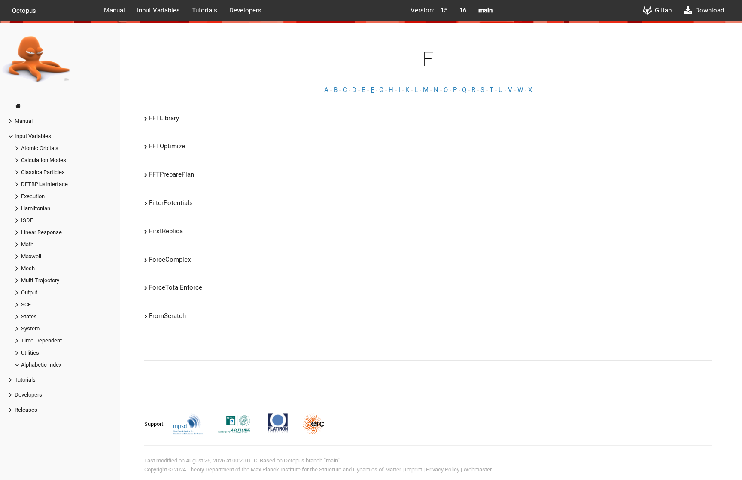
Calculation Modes (43, 160)
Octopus (24, 10)
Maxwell (31, 256)
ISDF (27, 220)
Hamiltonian (35, 208)
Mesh (28, 268)
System (30, 328)
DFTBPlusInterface (44, 184)
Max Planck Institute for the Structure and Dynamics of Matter (326, 469)
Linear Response (41, 232)
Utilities (30, 352)
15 (444, 10)
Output (29, 292)
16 (462, 10)
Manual (114, 10)
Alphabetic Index (41, 364)
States (29, 316)
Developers (245, 10)
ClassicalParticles (43, 172)
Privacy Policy (442, 469)
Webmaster (477, 469)
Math (27, 244)
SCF (26, 304)
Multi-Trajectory (40, 280)
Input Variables (158, 10)
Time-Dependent (41, 340)
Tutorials (204, 10)
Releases (26, 410)
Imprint (413, 469)
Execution (33, 196)
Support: (155, 424)
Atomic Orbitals (39, 148)
